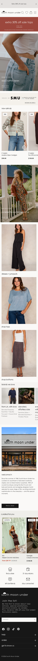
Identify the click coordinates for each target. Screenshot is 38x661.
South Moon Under (12, 656)
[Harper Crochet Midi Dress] (14, 535)
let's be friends (10, 584)
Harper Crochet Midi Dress (10, 558)
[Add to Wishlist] (24, 114)
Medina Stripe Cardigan (9, 155)
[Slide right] (36, 537)
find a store (10, 505)
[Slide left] (3, 537)
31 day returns (28, 574)
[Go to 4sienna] (19, 99)
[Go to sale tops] (19, 24)
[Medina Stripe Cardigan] (14, 131)
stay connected (28, 584)
